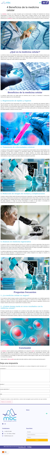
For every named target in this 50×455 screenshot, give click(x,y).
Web (1, 394)
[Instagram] (5, 424)
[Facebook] (2, 424)
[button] (40, 2)
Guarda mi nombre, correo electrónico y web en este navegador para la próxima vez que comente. (24, 399)
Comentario (3, 368)
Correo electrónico (5, 389)
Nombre (2, 384)
